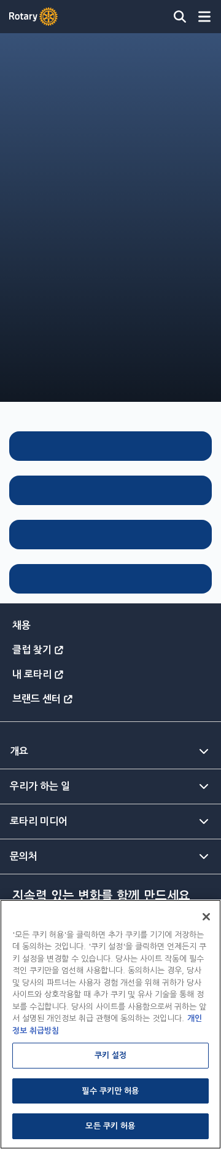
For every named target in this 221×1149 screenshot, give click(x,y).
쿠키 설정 (111, 1055)
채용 (21, 625)
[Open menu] (204, 16)
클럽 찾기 (32, 649)
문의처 (23, 856)
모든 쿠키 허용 (110, 1126)
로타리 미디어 (39, 821)
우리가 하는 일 (40, 786)
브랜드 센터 (36, 699)
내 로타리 (32, 674)
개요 (19, 751)
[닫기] (206, 916)
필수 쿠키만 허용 (110, 1091)
